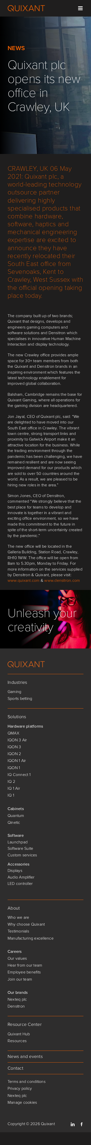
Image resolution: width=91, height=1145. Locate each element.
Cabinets (16, 809)
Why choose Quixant (26, 924)
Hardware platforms (25, 726)
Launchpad (18, 842)
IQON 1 (14, 768)
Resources (17, 1041)
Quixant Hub (19, 1034)
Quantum (16, 815)
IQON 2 (14, 754)
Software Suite (20, 848)
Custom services (22, 855)
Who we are (18, 917)
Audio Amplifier (21, 877)
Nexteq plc (17, 999)
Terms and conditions (27, 1081)
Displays (15, 870)
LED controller (20, 883)
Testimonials (18, 931)
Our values (17, 958)
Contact (15, 1068)
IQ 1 (11, 795)
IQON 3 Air (17, 740)
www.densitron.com (62, 580)
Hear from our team (25, 965)
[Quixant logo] (26, 663)
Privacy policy (20, 1088)
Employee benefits (24, 972)
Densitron (16, 1006)
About (14, 908)
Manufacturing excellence (31, 938)
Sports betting (20, 698)
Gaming (14, 692)
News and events (25, 1056)
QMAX (13, 733)
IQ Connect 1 (19, 775)
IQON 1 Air (17, 761)
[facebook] (81, 1124)
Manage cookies (22, 1102)
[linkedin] (73, 1124)
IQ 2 (11, 781)
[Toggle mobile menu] (80, 8)
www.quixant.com (24, 580)
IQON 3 (14, 747)
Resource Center (25, 1024)
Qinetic (14, 822)
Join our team (20, 979)
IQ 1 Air (14, 788)
